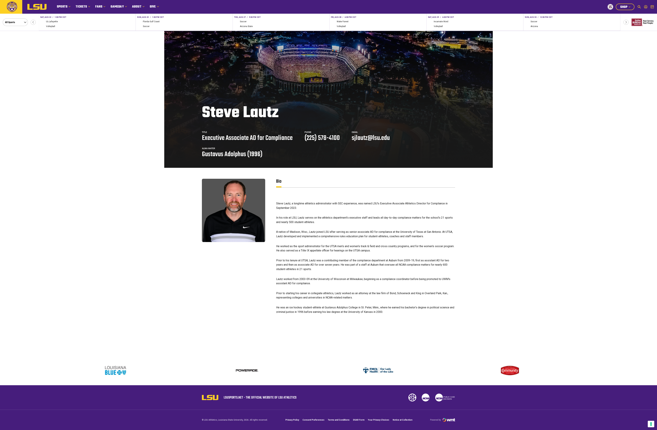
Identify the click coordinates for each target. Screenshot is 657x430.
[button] (33, 22)
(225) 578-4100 (322, 138)
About (136, 6)
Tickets (81, 6)
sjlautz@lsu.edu (371, 138)
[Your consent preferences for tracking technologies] (651, 424)
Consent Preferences (313, 420)
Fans (98, 6)
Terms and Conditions (339, 420)
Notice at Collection (402, 420)
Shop (627, 7)
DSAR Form (358, 420)
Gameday (117, 6)
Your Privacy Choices (378, 420)
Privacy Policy (292, 420)
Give (153, 6)
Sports (62, 6)
